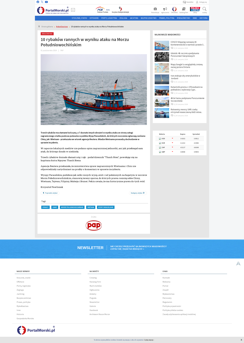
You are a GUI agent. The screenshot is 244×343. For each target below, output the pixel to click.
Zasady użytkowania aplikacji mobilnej (179, 314)
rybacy (45, 207)
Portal (165, 286)
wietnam (90, 207)
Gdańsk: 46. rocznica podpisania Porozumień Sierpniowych (185, 54)
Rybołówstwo (183, 18)
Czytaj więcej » (149, 340)
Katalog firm (95, 281)
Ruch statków (96, 286)
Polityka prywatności (172, 306)
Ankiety (93, 294)
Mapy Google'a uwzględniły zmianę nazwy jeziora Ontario (187, 65)
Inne (195, 18)
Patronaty (167, 298)
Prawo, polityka (166, 18)
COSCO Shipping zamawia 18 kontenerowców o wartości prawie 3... (187, 43)
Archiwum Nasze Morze (100, 314)
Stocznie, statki (79, 18)
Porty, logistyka (109, 18)
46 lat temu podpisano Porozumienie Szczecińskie (187, 99)
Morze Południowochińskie (72, 207)
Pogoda (93, 298)
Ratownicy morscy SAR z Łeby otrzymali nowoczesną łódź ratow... (186, 111)
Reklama (166, 281)
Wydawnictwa (168, 294)
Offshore (94, 18)
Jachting (134, 18)
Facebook (94, 310)
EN (73, 10)
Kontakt (166, 277)
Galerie (93, 306)
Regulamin (167, 302)
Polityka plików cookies (173, 310)
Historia (203, 18)
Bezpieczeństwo (148, 18)
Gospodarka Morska (25, 318)
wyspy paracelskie (105, 207)
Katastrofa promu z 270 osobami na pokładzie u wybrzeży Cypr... (186, 88)
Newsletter (95, 302)
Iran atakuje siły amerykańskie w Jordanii (185, 77)
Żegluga (123, 18)
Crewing (93, 277)
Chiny (55, 207)
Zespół (165, 290)
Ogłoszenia (94, 290)
